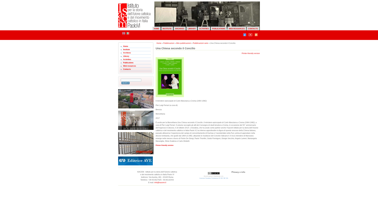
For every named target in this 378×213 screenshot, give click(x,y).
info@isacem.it (160, 182)
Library (192, 29)
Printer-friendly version (251, 53)
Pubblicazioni (168, 43)
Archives (179, 29)
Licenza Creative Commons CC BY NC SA (213, 178)
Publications (218, 29)
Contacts (253, 29)
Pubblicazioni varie (200, 43)
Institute (167, 29)
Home (156, 29)
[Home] (134, 27)
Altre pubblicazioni (183, 43)
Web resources (237, 29)
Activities (204, 29)
